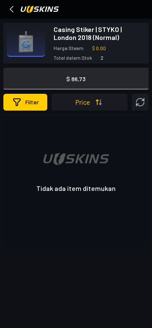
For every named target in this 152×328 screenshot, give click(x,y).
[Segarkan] (140, 102)
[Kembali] (11, 9)
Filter (32, 102)
